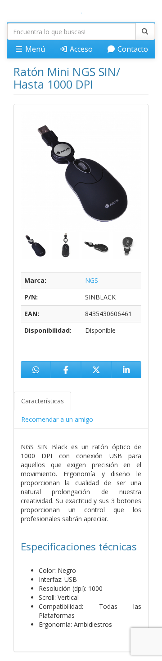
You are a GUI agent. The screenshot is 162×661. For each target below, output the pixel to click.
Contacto (132, 49)
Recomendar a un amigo (57, 419)
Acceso (80, 49)
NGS (91, 280)
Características (42, 401)
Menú (34, 49)
